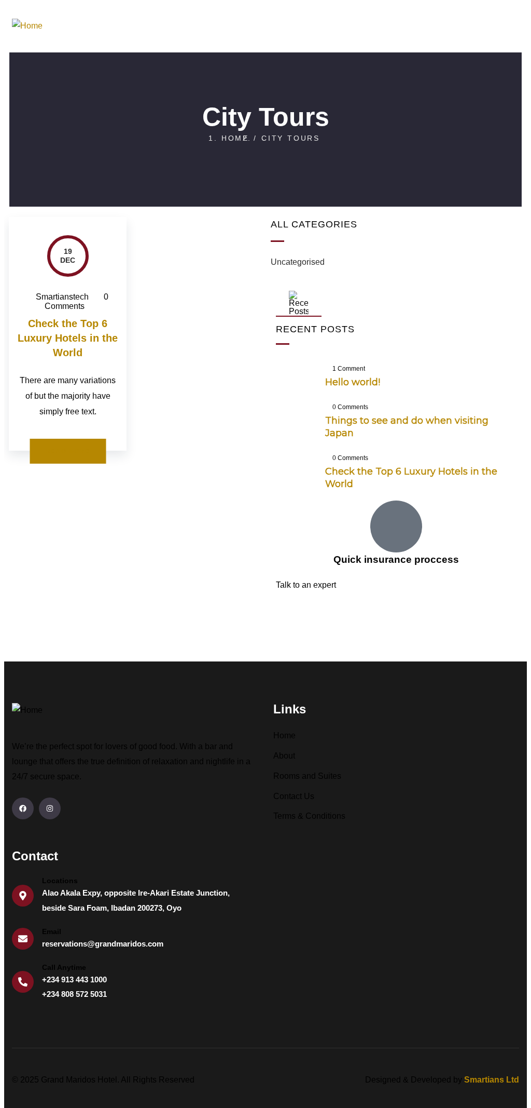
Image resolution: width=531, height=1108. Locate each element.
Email (51, 931)
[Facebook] (23, 808)
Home (235, 138)
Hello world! (352, 382)
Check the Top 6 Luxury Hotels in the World (68, 338)
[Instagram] (50, 808)
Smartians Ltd (491, 1079)
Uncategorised (298, 262)
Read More (68, 451)
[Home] (27, 26)
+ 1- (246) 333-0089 (312, 618)
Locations (60, 880)
